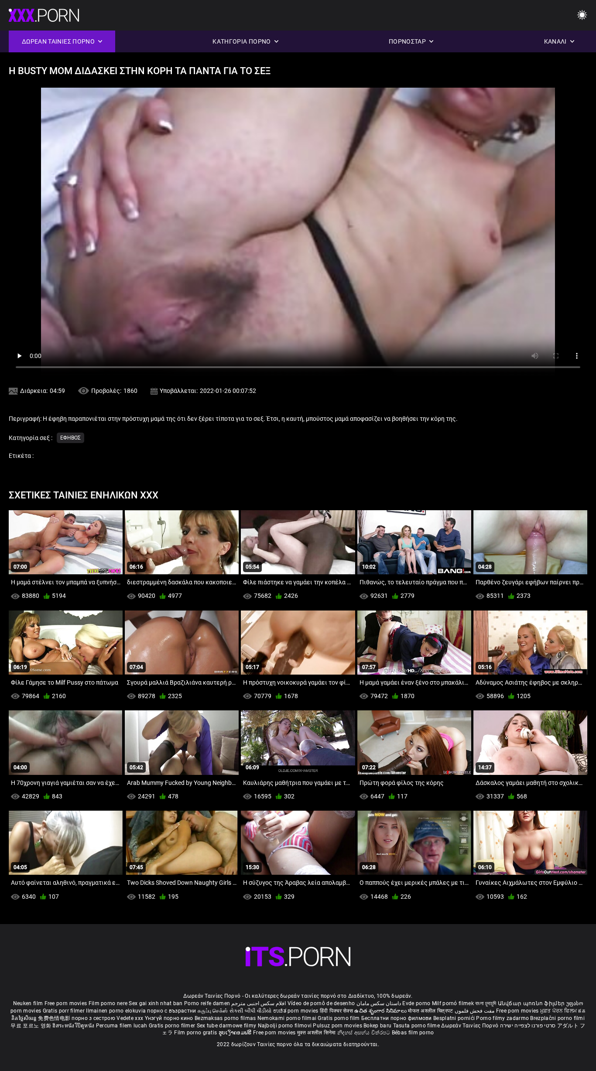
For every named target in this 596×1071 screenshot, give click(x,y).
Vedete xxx (129, 1018)
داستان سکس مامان (378, 1003)
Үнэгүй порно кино (170, 1018)
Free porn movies (67, 1003)
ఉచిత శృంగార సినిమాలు (381, 1011)
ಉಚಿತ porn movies (296, 1011)
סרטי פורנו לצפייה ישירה (528, 1026)
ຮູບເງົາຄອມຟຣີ (236, 1033)
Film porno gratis (196, 1033)
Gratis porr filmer (64, 1011)
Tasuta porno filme (417, 1026)
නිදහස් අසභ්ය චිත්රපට (364, 1033)
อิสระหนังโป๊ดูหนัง (74, 1026)
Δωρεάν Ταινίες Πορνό (470, 1026)
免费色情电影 (55, 1018)
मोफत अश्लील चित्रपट (431, 1011)
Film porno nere (108, 1003)
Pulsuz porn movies (338, 1026)
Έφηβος (70, 438)
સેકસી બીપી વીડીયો (250, 1011)
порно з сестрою (93, 1018)
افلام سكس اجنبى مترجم (258, 1003)
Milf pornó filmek (453, 1003)
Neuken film (28, 1003)
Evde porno (416, 1003)
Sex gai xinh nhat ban (155, 1003)
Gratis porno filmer (173, 1026)
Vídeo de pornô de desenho (321, 1003)
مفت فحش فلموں (475, 1011)
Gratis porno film (339, 1018)
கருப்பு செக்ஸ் (213, 1011)
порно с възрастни (171, 1011)
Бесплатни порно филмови (397, 1018)
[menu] (582, 15)
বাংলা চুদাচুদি (485, 1003)
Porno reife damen (207, 1003)
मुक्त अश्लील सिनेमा (317, 1033)
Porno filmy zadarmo (503, 1018)
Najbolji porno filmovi (285, 1026)
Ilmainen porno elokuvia (116, 1011)
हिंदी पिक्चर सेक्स (336, 1011)
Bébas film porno (413, 1033)
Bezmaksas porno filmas (226, 1018)
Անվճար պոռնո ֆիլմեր (532, 1003)
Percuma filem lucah (122, 1026)
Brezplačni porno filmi (557, 1018)
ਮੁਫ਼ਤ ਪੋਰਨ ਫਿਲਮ (559, 1011)
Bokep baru (377, 1026)
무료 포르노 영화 (31, 1026)
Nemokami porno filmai (287, 1018)
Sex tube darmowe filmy (227, 1026)
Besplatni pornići (454, 1018)
